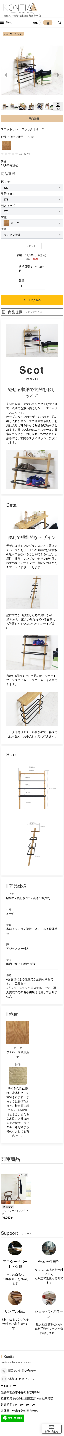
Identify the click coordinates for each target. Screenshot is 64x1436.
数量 (21, 280)
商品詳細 (34, 118)
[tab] (5, 106)
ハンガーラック (13, 33)
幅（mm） (7, 182)
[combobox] (32, 187)
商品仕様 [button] (26, 311)
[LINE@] (12, 1418)
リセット (31, 246)
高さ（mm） (9, 205)
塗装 (4, 229)
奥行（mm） (9, 193)
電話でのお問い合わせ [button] (21, 1370)
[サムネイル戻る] (6, 75)
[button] (6, 22)
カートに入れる (32, 300)
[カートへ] (47, 22)
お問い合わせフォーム (21, 1379)
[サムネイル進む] (57, 75)
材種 (4, 217)
